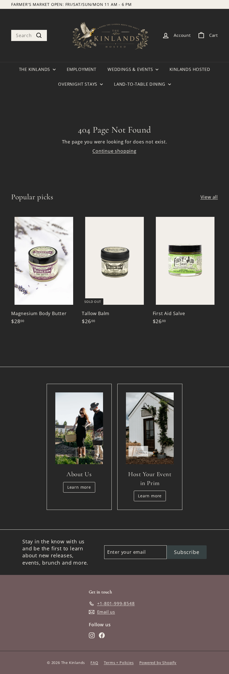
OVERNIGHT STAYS (78, 84)
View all (209, 197)
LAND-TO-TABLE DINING (140, 84)
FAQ (94, 662)
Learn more (79, 487)
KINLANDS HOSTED (190, 69)
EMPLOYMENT (81, 69)
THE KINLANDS (35, 69)
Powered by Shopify (157, 662)
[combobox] (29, 35)
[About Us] (79, 428)
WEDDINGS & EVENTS (131, 69)
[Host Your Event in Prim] (150, 428)
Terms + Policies (119, 662)
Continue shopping (114, 151)
